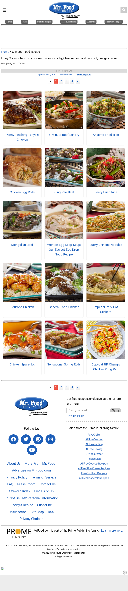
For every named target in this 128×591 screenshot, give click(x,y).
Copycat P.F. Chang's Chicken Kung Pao (106, 366)
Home (5, 51)
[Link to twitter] (26, 439)
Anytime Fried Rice (106, 135)
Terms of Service (43, 477)
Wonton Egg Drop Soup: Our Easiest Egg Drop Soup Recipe (64, 249)
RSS (51, 512)
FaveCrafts (94, 434)
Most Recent (66, 74)
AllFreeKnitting (94, 444)
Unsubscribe (18, 512)
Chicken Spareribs (22, 364)
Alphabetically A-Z (46, 74)
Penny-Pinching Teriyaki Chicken (22, 137)
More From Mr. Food (40, 464)
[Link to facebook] (13, 439)
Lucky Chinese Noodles (106, 245)
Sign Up (115, 410)
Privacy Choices (31, 519)
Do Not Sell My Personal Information (31, 498)
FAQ (10, 484)
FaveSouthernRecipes (94, 473)
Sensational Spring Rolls (64, 364)
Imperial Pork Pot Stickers (106, 309)
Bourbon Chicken (22, 307)
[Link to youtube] (32, 450)
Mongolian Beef (22, 245)
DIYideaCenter (94, 454)
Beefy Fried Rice (105, 192)
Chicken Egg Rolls (22, 192)
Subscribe (44, 505)
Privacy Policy (16, 477)
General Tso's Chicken (64, 307)
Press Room (26, 484)
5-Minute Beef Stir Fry (64, 135)
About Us (13, 464)
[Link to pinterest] (38, 439)
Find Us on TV (44, 491)
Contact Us (48, 484)
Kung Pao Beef (64, 192)
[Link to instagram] (51, 439)
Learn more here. (112, 530)
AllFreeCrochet (94, 439)
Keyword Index (19, 491)
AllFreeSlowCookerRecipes (94, 468)
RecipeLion (94, 458)
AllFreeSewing (94, 449)
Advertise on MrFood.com (31, 470)
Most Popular (84, 74)
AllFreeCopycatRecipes (94, 463)
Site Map (37, 512)
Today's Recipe (22, 505)
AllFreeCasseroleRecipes (94, 478)
